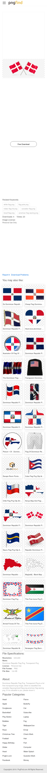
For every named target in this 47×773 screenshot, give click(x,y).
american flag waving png (28, 213)
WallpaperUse (29, 725)
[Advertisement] (23, 35)
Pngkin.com (7, 755)
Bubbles (5, 721)
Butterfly (27, 703)
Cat (25, 708)
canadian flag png (28, 208)
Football (5, 738)
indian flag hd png (10, 208)
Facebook (6, 760)
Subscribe (27, 712)
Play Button (6, 716)
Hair (25, 738)
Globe (4, 747)
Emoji (26, 729)
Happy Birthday (8, 742)
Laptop (26, 716)
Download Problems (20, 274)
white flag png (9, 204)
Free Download (23, 144)
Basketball (6, 712)
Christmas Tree (8, 734)
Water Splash (29, 751)
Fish (25, 742)
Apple (4, 703)
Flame (26, 699)
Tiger (4, 725)
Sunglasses (7, 708)
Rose (4, 729)
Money (26, 760)
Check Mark (28, 734)
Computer (27, 747)
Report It (6, 274)
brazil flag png (9, 213)
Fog (25, 721)
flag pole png (23, 204)
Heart (4, 699)
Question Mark (29, 755)
